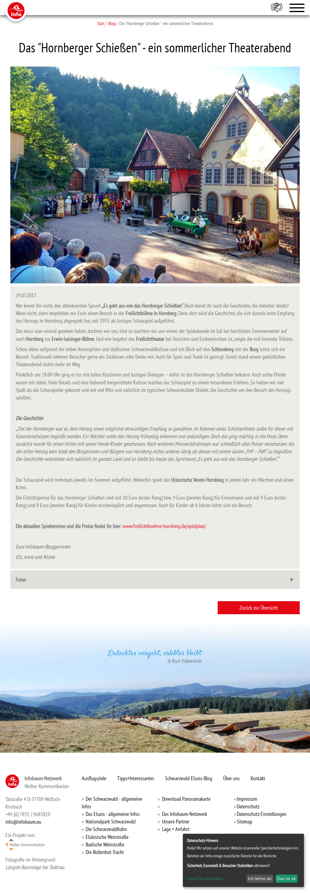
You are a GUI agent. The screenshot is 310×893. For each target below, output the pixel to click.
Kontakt (258, 778)
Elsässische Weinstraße (107, 836)
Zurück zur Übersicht (258, 607)
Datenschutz (248, 806)
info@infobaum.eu (23, 821)
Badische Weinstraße (105, 844)
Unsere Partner (176, 821)
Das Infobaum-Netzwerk (184, 813)
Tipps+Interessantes (135, 778)
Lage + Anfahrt (176, 829)
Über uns (231, 778)
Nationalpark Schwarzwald (111, 821)
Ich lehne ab (260, 878)
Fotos (21, 579)
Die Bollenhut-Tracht (105, 852)
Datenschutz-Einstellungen (261, 813)
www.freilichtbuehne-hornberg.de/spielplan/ (164, 526)
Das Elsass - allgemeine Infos (113, 813)
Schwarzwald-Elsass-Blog (188, 778)
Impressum (247, 798)
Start (100, 23)
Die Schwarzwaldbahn (106, 829)
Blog (111, 23)
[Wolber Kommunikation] (25, 844)
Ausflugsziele (94, 778)
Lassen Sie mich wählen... (205, 878)
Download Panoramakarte (186, 798)
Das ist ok (286, 878)
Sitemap (244, 821)
